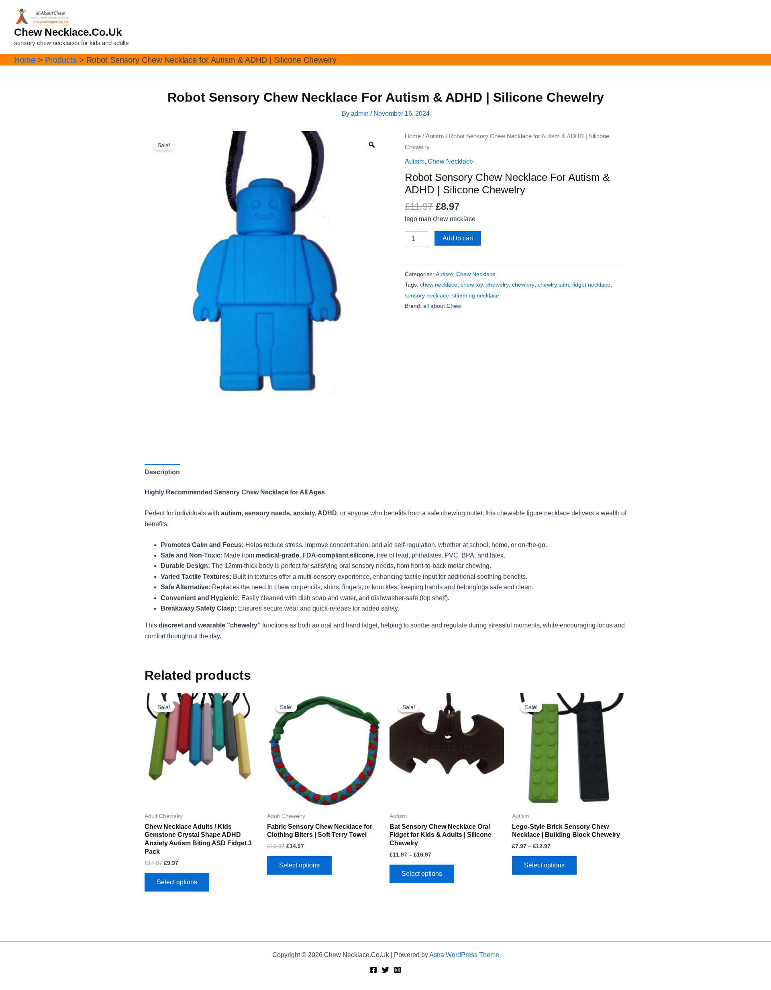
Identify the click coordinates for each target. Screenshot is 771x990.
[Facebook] (373, 970)
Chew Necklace (450, 161)
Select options (177, 882)
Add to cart (458, 238)
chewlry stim (553, 284)
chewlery (523, 284)
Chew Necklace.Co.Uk (68, 32)
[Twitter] (385, 970)
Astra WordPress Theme (464, 954)
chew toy (472, 284)
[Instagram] (397, 970)
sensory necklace (427, 295)
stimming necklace (475, 295)
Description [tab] (162, 472)
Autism (435, 136)
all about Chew (442, 306)
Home (413, 136)
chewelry (497, 284)
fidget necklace (591, 284)
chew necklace (438, 284)
